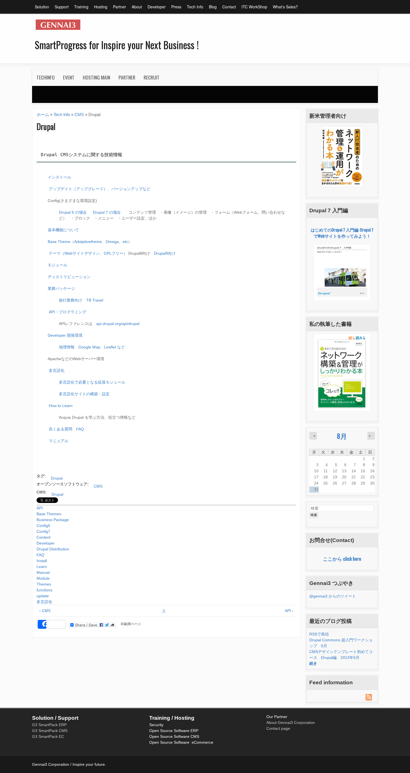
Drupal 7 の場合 (107, 212)
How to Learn (61, 405)
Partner (119, 6)
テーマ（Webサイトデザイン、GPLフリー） (88, 253)
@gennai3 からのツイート (332, 596)
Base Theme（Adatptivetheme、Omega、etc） (90, 241)
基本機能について (63, 230)
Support (62, 6)
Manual (43, 572)
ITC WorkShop (254, 6)
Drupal (56, 478)
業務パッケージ (61, 288)
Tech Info (195, 6)
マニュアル (58, 441)
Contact (229, 6)
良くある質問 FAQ (66, 429)
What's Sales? (285, 6)
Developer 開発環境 (65, 335)
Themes (44, 584)
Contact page (278, 728)
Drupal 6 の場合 (73, 212)
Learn (42, 566)
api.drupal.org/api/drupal (117, 323)
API (40, 508)
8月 (342, 436)
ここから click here (342, 558)
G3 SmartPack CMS (49, 730)
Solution (42, 6)
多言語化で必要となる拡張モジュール (92, 382)
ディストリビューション (69, 276)
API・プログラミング (67, 312)
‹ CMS (44, 610)
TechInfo (43, 79)
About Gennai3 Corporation (290, 722)
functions (44, 590)
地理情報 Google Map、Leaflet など (92, 347)
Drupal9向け (165, 253)
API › (289, 610)
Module (43, 578)
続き (313, 663)
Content (43, 537)
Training (81, 6)
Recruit (152, 77)
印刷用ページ (131, 624)
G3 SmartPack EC (48, 736)
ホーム (43, 114)
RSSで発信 (319, 634)
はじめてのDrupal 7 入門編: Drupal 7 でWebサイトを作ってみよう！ (342, 233)
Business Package (53, 519)
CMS (79, 114)
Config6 (43, 525)
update (43, 596)
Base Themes (49, 514)
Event (66, 79)
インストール (59, 177)
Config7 (43, 531)
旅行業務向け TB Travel (81, 300)
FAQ (40, 555)
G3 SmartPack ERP (49, 725)
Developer (157, 6)
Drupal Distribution (53, 549)
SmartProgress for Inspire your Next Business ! (117, 44)
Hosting (100, 6)
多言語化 (56, 370)
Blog (213, 6)
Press (176, 6)
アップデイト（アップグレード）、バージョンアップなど (99, 189)
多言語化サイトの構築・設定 (84, 394)
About (137, 6)
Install (42, 560)
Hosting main (94, 79)
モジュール (57, 265)
